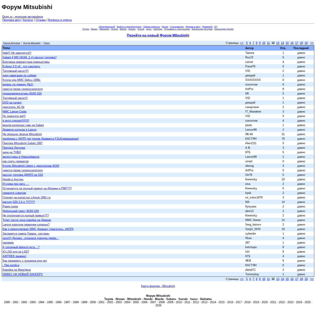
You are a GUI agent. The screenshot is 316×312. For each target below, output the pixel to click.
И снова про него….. (16, 183)
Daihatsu (157, 29)
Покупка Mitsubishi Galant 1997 (23, 143)
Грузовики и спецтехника (177, 29)
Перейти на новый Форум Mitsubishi (158, 35)
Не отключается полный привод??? (26, 215)
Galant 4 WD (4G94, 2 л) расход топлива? (30, 57)
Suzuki (141, 29)
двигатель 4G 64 (13, 107)
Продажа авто (11, 20)
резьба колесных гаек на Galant (23, 125)
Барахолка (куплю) (224, 29)
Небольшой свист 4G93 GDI (21, 211)
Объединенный (107, 26)
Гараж (165, 26)
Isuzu (149, 29)
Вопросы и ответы (60, 20)
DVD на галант (12, 102)
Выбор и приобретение (129, 26)
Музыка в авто (193, 26)
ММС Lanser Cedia (14, 111)
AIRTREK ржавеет (14, 256)
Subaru (132, 29)
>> (312, 43)
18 (301, 43)
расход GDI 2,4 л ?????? (19, 202)
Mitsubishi (104, 29)
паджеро (8, 242)
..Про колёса (11, 265)
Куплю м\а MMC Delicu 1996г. (22, 80)
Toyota (85, 29)
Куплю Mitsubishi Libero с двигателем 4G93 (31, 165)
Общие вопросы (151, 26)
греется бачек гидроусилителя (23, 89)
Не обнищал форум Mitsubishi (22, 134)
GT (215, 26)
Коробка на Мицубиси (17, 269)
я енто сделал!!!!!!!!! (16, 120)
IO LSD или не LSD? (16, 251)
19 (306, 43)
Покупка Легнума (14, 147)
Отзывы (41, 20)
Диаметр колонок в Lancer (20, 129)
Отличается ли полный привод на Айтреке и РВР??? (37, 188)
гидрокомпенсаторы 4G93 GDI (22, 93)
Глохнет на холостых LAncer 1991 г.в (27, 197)
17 (296, 43)
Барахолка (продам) (202, 29)
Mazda (123, 29)
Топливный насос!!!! (16, 71)
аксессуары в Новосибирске (21, 156)
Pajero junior (10, 206)
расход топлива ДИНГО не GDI (23, 174)
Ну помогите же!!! (14, 116)
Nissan (94, 29)
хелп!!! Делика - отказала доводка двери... (31, 238)
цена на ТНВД (12, 152)
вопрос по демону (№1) (18, 84)
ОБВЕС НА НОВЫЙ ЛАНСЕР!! (23, 274)
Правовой (207, 26)
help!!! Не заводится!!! (17, 52)
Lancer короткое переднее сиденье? (26, 224)
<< (242, 43)
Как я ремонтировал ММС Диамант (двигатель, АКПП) (38, 229)
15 (287, 43)
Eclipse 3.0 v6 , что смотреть (21, 66)
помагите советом (14, 193)
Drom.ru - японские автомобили (22, 16)
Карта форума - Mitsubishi (158, 286)
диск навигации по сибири (19, 75)
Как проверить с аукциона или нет (25, 260)
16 (291, 43)
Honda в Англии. (13, 179)
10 (263, 43)
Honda (114, 29)
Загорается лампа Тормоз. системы (26, 233)
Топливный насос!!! (15, 98)
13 (277, 43)
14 (282, 43)
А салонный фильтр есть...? (21, 247)
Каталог (28, 20)
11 (268, 43)
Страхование (177, 26)
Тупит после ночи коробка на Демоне (27, 220)
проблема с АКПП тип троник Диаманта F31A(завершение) (41, 138)
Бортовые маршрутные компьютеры (26, 61)
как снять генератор (16, 161)
